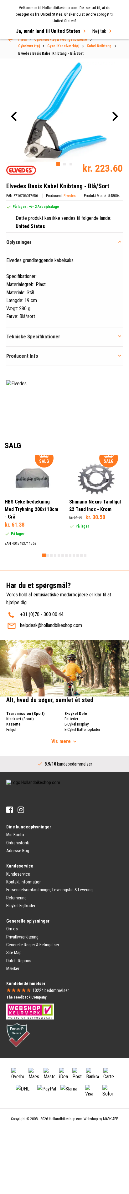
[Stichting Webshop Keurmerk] (30, 1011)
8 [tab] (70, 555)
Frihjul (11, 729)
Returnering (16, 897)
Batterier (71, 718)
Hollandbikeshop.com (66, 1119)
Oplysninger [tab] (19, 242)
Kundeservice (18, 874)
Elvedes (70, 196)
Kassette (13, 724)
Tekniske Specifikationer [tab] (33, 337)
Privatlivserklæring (22, 936)
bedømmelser (51, 990)
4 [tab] (55, 555)
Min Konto (15, 834)
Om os (12, 928)
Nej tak (99, 31)
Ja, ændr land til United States (48, 31)
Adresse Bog (17, 850)
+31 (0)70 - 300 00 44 (42, 614)
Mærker (12, 968)
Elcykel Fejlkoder (20, 905)
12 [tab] (85, 555)
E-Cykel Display (76, 724)
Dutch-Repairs (18, 960)
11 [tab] (81, 555)
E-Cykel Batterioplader (82, 729)
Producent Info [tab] (22, 356)
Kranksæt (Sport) (20, 718)
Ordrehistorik (17, 842)
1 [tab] (58, 164)
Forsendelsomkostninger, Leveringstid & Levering (49, 889)
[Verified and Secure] (18, 1034)
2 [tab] (64, 164)
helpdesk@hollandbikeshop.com (51, 625)
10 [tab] (78, 555)
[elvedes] (21, 170)
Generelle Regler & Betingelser (32, 944)
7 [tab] (66, 555)
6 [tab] (62, 555)
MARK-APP (110, 1119)
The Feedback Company (26, 997)
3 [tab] (71, 164)
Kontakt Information (24, 881)
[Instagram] (21, 809)
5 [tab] (59, 555)
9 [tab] (74, 555)
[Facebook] (9, 809)
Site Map (14, 952)
